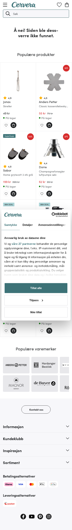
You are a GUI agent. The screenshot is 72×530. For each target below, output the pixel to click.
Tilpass (34, 300)
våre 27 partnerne (24, 243)
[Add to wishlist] (6, 125)
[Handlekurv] (67, 4)
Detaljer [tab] (28, 224)
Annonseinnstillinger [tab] (52, 224)
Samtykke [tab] (10, 224)
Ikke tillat (36, 312)
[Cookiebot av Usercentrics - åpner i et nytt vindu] (52, 214)
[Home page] (24, 6)
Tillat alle (36, 288)
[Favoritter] (59, 4)
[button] (8, 14)
